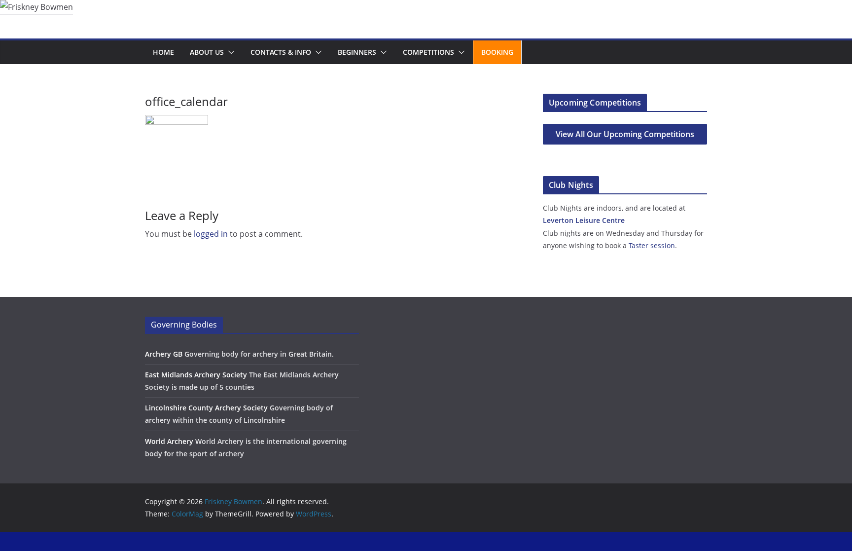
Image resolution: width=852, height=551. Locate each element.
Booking (497, 52)
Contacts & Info (280, 52)
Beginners (357, 52)
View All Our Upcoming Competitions (625, 134)
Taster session (652, 245)
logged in (211, 233)
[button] (229, 52)
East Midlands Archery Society (196, 374)
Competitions (428, 52)
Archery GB (163, 354)
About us (207, 52)
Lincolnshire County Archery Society (206, 407)
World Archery (169, 441)
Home (163, 52)
